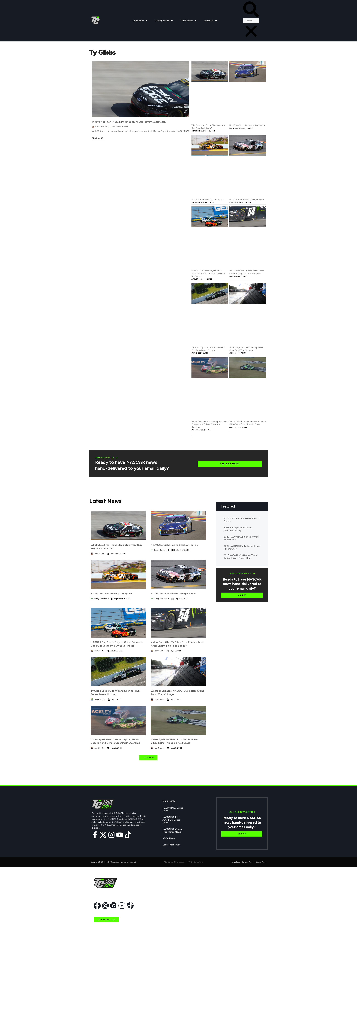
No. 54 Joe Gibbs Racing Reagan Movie (246, 199)
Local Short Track (171, 844)
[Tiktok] (127, 834)
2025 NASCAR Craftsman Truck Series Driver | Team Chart (240, 556)
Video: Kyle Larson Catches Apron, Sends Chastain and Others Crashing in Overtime (209, 424)
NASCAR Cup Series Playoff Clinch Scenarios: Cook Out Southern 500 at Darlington (208, 273)
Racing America (101, 978)
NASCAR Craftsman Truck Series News (172, 830)
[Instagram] (111, 834)
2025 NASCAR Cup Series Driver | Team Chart (241, 538)
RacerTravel (99, 998)
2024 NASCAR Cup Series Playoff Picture (241, 519)
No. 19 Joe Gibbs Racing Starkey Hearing (247, 125)
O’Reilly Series (162, 20)
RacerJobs (99, 991)
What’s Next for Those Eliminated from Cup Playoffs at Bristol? (129, 121)
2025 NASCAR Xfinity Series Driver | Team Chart (242, 547)
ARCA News (168, 838)
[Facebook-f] (94, 834)
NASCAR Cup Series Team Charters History (238, 529)
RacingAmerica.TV (103, 985)
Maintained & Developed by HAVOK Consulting (183, 862)
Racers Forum (101, 1004)
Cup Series (138, 20)
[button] (251, 9)
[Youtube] (119, 834)
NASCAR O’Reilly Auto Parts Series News (171, 820)
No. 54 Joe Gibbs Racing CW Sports (207, 199)
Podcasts (209, 20)
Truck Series (186, 20)
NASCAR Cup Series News (172, 809)
